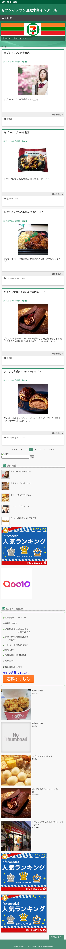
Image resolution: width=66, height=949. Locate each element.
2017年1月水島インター (16, 278)
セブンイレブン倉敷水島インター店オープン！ (47, 823)
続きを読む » (57, 114)
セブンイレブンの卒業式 (16, 53)
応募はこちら (18, 679)
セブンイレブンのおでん (42, 756)
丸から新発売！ (38, 690)
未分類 (9, 358)
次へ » (51, 450)
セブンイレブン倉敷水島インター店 (29, 10)
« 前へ (14, 450)
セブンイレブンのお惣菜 (16, 132)
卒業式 (9, 119)
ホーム (3, 47)
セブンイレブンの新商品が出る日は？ (23, 212)
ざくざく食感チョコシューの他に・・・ (25, 292)
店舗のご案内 (37, 723)
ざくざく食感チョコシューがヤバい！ (23, 371)
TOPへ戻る (56, 937)
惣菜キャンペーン (13, 199)
